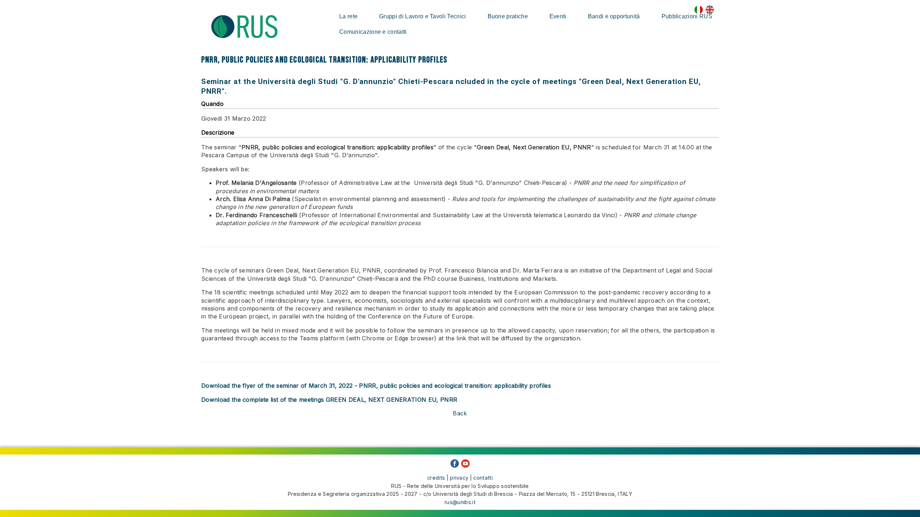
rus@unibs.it (460, 502)
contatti (483, 478)
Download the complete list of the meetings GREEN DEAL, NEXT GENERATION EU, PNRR (329, 399)
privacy (459, 478)
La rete (348, 16)
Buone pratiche (508, 16)
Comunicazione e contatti (373, 32)
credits (436, 478)
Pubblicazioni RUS (687, 16)
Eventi (557, 16)
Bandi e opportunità (614, 16)
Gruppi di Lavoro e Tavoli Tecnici (422, 16)
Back (460, 413)
